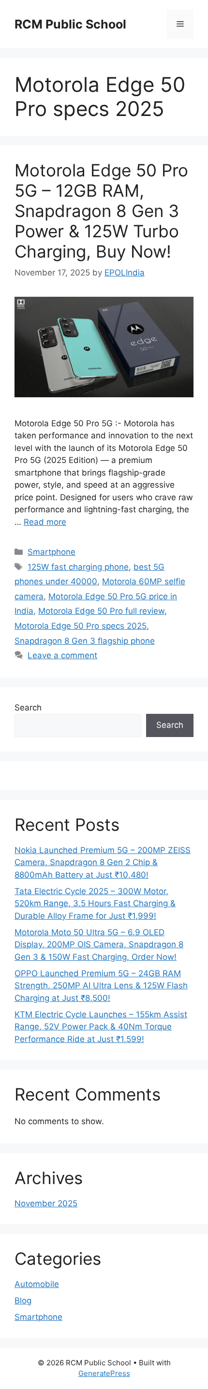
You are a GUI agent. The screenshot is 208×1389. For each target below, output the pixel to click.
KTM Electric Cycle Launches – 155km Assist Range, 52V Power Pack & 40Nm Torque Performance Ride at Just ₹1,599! (101, 1027)
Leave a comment (62, 655)
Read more (45, 522)
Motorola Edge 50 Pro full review (101, 611)
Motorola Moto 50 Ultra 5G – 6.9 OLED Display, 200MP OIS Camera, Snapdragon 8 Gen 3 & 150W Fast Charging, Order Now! (99, 944)
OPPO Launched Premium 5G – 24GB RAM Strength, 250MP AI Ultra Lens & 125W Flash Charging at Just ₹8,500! (101, 986)
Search (28, 707)
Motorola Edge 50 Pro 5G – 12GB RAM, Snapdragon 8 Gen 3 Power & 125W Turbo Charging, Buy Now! (101, 210)
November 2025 (46, 1203)
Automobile (37, 1284)
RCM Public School (70, 24)
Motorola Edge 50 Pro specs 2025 (81, 626)
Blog (23, 1300)
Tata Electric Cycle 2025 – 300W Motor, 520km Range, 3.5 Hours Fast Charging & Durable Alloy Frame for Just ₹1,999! (95, 903)
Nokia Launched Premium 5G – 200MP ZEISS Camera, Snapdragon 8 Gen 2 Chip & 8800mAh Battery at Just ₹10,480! (103, 862)
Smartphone (51, 552)
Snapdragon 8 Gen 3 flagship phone (85, 641)
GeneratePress (104, 1373)
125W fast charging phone (78, 567)
